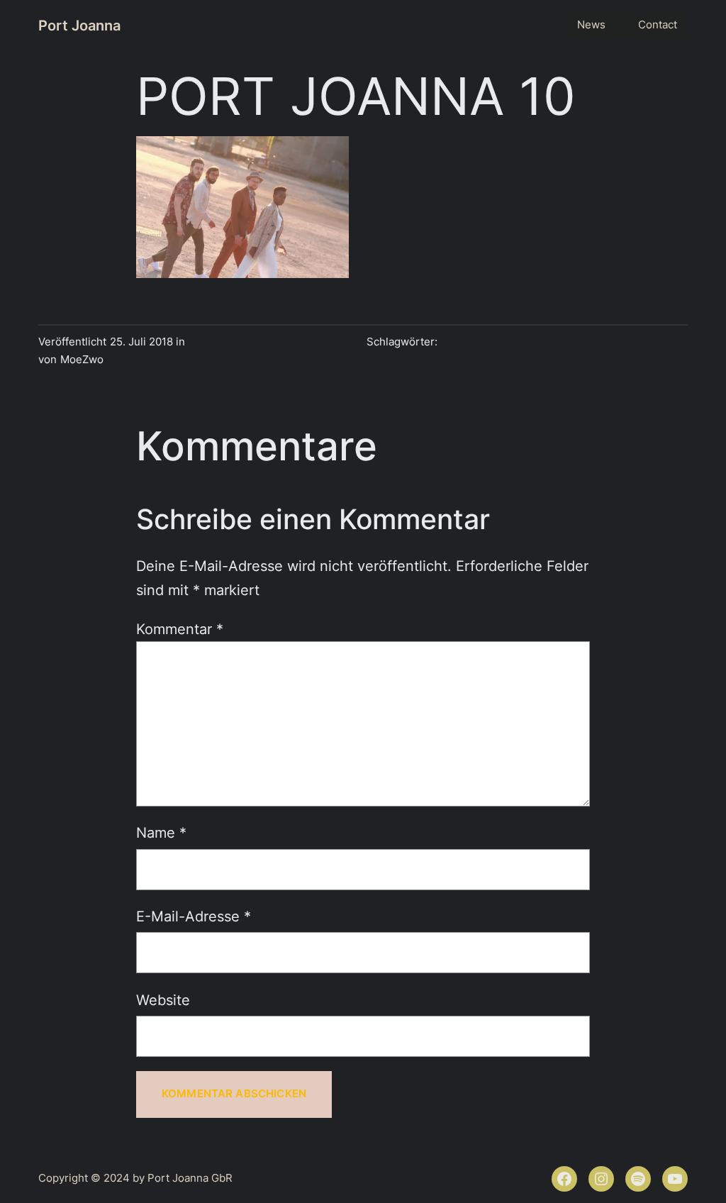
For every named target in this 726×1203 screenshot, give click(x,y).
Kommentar (179, 629)
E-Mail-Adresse (193, 916)
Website (163, 1000)
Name (161, 832)
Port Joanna (79, 25)
